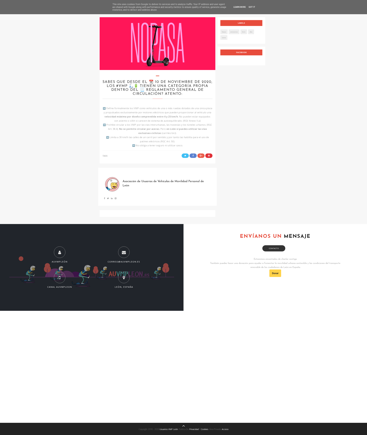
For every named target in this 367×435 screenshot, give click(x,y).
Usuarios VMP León (169, 429)
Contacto (274, 248)
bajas (224, 32)
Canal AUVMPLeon (59, 286)
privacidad (194, 429)
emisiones (234, 32)
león (243, 32)
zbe (251, 32)
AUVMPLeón (60, 261)
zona (224, 38)
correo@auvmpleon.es (124, 261)
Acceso (225, 429)
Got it (252, 7)
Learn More (239, 7)
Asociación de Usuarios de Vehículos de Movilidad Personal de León (163, 183)
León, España (124, 286)
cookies (204, 429)
